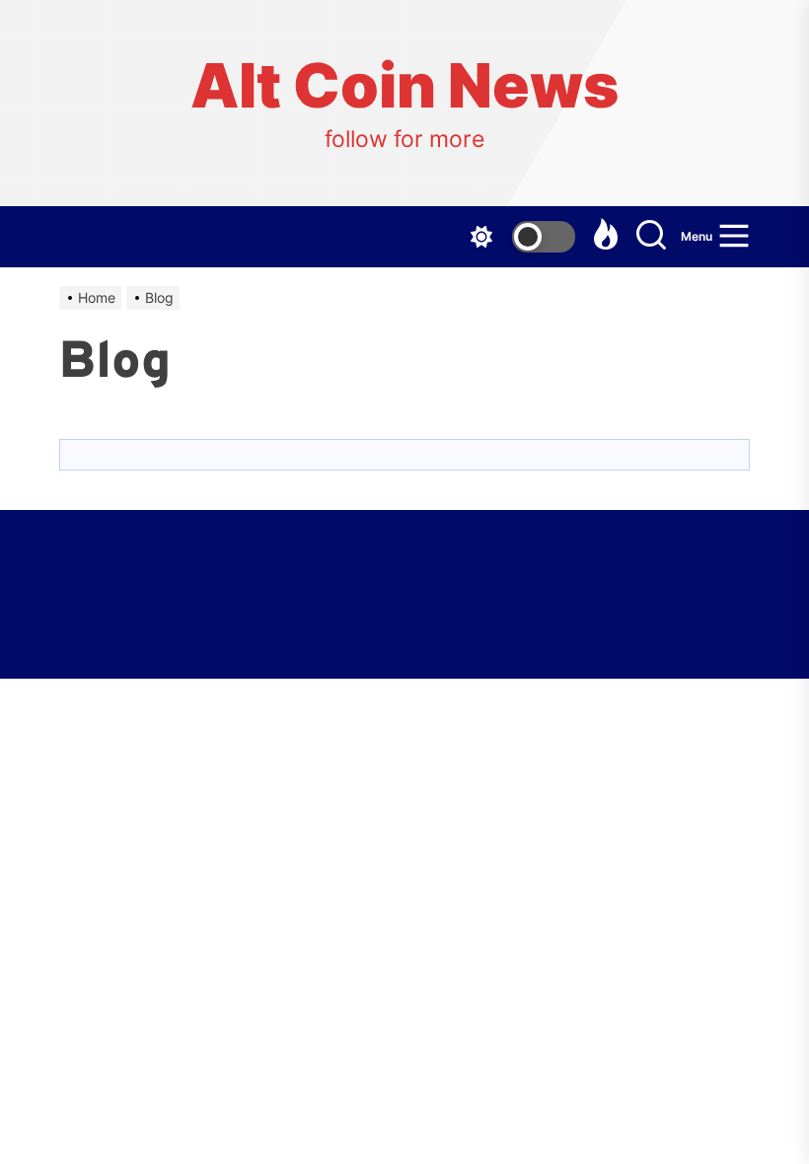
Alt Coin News (404, 85)
